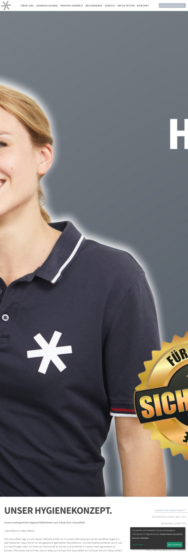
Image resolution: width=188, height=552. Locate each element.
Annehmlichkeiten (173, 523)
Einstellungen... (138, 544)
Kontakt (143, 5)
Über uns (27, 5)
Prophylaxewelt (71, 5)
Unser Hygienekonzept (170, 510)
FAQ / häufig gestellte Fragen (166, 549)
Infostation (126, 5)
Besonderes (94, 5)
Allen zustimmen (175, 544)
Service (110, 5)
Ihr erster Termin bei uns (169, 516)
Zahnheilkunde (47, 5)
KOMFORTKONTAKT (172, 5)
